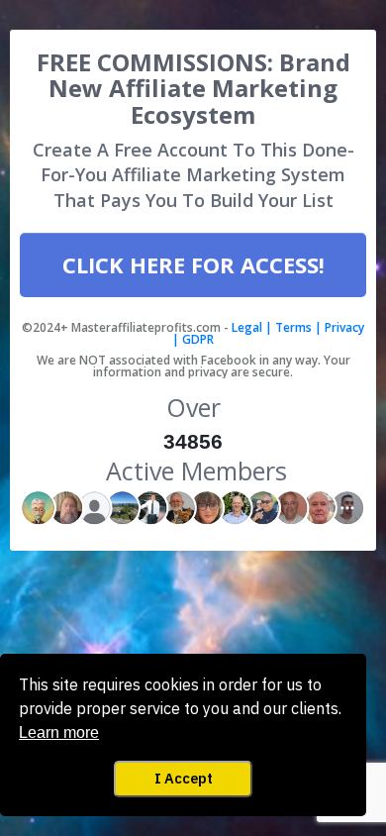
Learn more (59, 732)
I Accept (183, 778)
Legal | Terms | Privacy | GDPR (268, 333)
